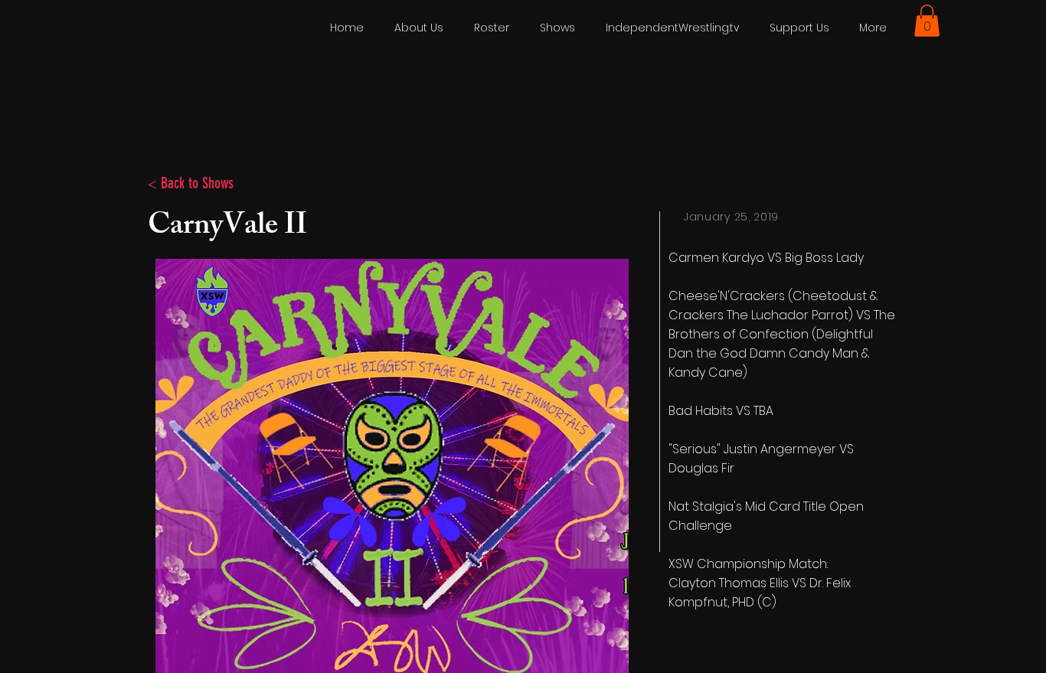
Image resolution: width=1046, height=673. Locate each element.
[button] (927, 21)
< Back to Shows (191, 183)
